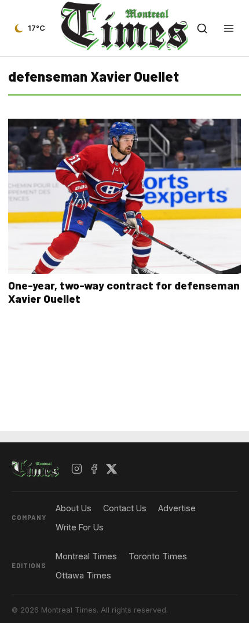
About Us (73, 508)
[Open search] (202, 28)
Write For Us (80, 527)
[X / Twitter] (111, 469)
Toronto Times (158, 556)
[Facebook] (94, 469)
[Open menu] (229, 28)
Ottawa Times (83, 575)
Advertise (177, 508)
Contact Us (125, 508)
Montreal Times (86, 556)
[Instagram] (77, 469)
